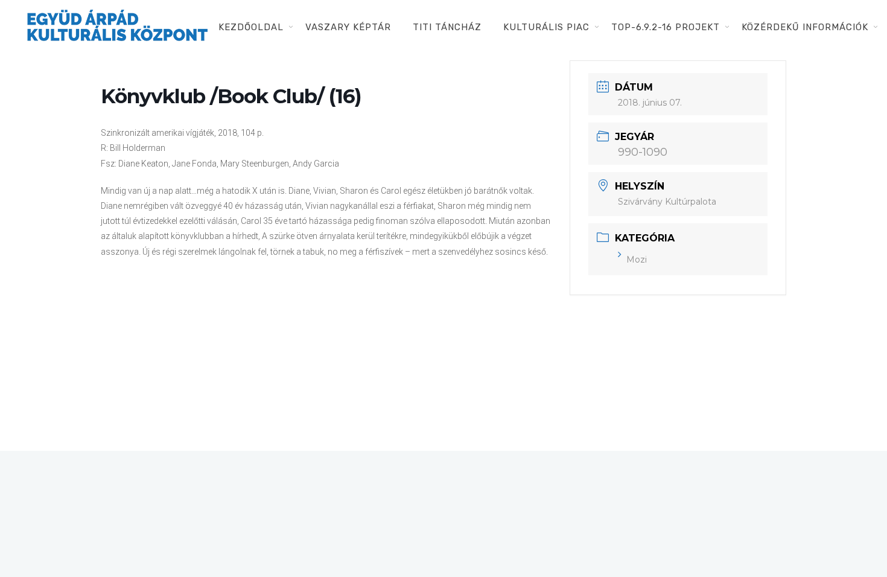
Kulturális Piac (546, 27)
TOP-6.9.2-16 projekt (665, 27)
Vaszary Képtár (348, 27)
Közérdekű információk (805, 27)
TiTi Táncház (447, 27)
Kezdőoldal (251, 27)
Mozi (636, 259)
